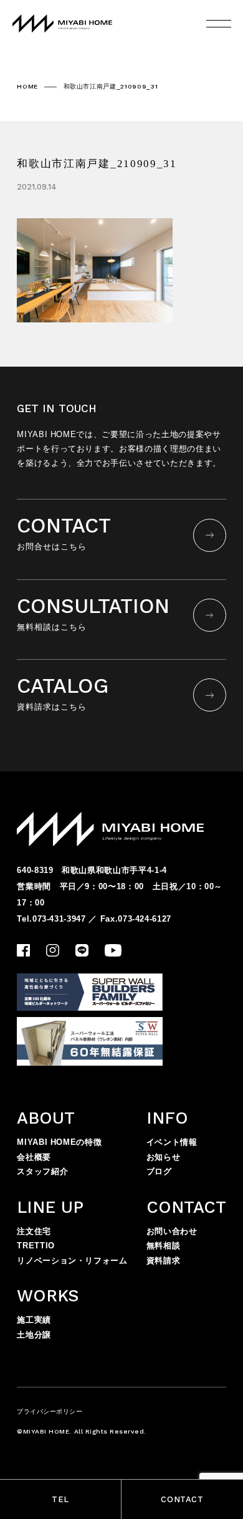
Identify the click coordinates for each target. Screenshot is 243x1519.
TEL (60, 1499)
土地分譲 (34, 1334)
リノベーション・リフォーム (72, 1260)
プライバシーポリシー (49, 1411)
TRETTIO (36, 1245)
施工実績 (34, 1319)
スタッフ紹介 (42, 1171)
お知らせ (163, 1157)
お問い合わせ (172, 1231)
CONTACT (182, 1499)
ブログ (159, 1171)
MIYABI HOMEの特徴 (59, 1142)
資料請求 (163, 1260)
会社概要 (34, 1157)
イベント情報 (172, 1142)
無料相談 (163, 1245)
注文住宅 (34, 1231)
